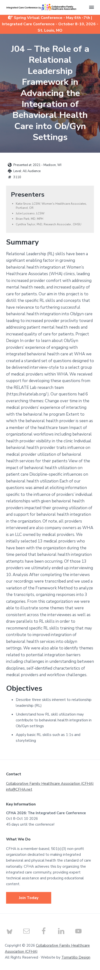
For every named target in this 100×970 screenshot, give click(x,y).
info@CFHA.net (19, 789)
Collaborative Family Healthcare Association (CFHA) (50, 783)
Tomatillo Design (75, 957)
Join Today (28, 897)
